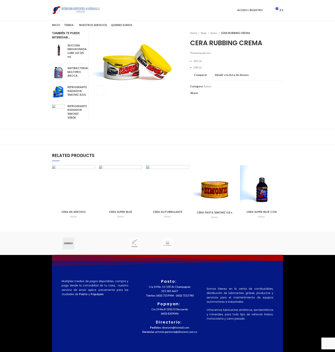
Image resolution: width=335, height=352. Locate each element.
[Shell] (101, 243)
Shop (204, 33)
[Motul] (200, 243)
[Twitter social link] (206, 93)
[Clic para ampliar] (99, 90)
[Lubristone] (233, 243)
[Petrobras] (167, 243)
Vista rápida (92, 189)
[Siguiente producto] (281, 33)
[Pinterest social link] (210, 93)
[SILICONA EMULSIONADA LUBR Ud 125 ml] (58, 52)
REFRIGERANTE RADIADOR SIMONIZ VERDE (77, 112)
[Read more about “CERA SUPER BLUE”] (139, 180)
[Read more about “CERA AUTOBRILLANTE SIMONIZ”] (186, 180)
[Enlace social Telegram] (219, 93)
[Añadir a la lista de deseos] (92, 171)
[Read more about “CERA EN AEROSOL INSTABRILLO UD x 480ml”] (92, 180)
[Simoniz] (68, 243)
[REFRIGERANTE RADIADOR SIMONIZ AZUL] (58, 91)
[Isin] (266, 243)
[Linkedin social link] (215, 93)
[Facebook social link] (201, 93)
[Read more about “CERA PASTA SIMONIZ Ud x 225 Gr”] (233, 180)
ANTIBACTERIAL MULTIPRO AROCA (77, 72)
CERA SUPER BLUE (120, 212)
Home (194, 33)
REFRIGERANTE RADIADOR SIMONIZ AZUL (77, 91)
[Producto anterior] (273, 33)
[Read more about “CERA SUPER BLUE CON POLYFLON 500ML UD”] (280, 180)
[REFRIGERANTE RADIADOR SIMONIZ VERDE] (58, 112)
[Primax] (134, 243)
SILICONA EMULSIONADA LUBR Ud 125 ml (77, 51)
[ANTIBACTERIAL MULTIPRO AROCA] (58, 72)
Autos (214, 33)
